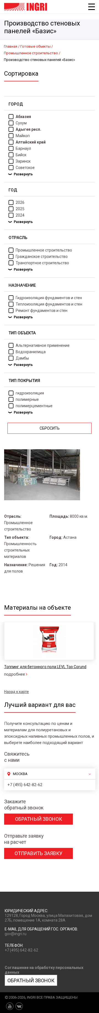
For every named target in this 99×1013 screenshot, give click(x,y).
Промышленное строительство (44, 250)
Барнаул (23, 148)
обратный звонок (38, 819)
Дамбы (22, 358)
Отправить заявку (38, 853)
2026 (20, 202)
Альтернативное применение (43, 345)
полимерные (27, 399)
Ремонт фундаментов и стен (41, 310)
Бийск (21, 155)
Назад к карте (16, 691)
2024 (20, 215)
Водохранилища (31, 352)
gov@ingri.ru (15, 934)
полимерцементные (34, 406)
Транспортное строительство (42, 263)
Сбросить (50, 428)
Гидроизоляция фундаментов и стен (49, 298)
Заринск (23, 161)
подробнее (14, 674)
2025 (20, 209)
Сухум (21, 123)
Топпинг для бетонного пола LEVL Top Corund (45, 667)
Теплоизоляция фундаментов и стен (49, 304)
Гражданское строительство (42, 256)
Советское (25, 167)
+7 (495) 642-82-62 (24, 784)
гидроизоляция (30, 393)
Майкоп (23, 136)
